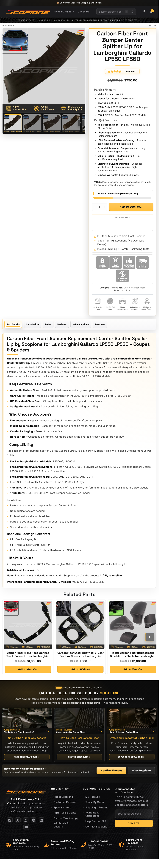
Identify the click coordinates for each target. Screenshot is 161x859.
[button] (79, 33)
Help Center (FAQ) (96, 821)
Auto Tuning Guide (65, 812)
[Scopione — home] (27, 12)
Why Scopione (141, 770)
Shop (33, 20)
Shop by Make (62, 11)
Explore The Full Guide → (132, 757)
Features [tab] (100, 324)
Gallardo (59, 20)
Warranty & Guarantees (92, 814)
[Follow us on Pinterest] (33, 820)
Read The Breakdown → (27, 757)
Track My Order (94, 802)
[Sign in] (144, 11)
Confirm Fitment (111, 770)
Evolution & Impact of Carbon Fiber (132, 738)
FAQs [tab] (48, 324)
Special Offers (62, 807)
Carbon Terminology (66, 818)
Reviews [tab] (62, 324)
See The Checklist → (79, 757)
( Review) (129, 71)
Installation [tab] (32, 324)
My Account (92, 796)
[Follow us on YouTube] (26, 827)
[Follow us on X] (18, 820)
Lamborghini (45, 20)
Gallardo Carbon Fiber (134, 287)
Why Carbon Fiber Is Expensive (26, 738)
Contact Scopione (96, 826)
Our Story (83, 11)
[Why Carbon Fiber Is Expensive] (27, 721)
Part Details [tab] (13, 324)
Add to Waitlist (80, 669)
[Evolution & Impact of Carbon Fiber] (132, 721)
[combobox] (111, 11)
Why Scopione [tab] (81, 324)
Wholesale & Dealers (61, 825)
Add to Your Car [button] (28, 669)
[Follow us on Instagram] (25, 820)
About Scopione (63, 796)
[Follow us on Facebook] (10, 820)
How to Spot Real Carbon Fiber (79, 738)
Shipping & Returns (96, 807)
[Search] (132, 11)
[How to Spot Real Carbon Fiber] (79, 721)
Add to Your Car (131, 206)
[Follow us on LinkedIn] (41, 820)
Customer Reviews (65, 802)
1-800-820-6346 (98, 841)
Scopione (23, 20)
